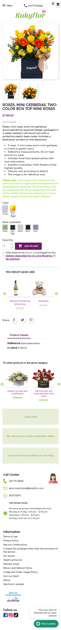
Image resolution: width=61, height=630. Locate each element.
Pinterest (31, 320)
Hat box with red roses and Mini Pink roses (44, 393)
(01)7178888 (33, 5)
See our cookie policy (15, 544)
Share (14, 320)
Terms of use (10, 536)
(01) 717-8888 (16, 481)
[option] (19, 295)
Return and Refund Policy (17, 568)
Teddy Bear (43, 301)
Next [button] (56, 293)
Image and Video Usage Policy (20, 572)
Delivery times (11, 564)
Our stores (8, 555)
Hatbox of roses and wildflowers (17, 392)
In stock (12, 347)
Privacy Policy (10, 540)
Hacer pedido (48, 623)
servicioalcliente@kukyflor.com (26, 488)
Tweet (22, 320)
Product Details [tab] (19, 335)
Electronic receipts (13, 584)
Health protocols (12, 559)
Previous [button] (4, 293)
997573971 (15, 495)
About (6, 580)
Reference (13, 343)
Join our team (11, 576)
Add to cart (28, 246)
